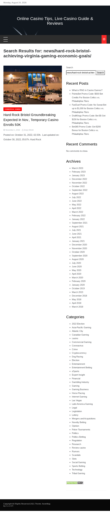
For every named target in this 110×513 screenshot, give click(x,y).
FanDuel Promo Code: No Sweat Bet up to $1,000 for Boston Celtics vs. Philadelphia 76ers (89, 108)
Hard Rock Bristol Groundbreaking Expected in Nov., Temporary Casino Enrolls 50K (30, 120)
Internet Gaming (79, 396)
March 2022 (77, 212)
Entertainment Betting (82, 367)
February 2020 (79, 281)
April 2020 (76, 274)
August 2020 (78, 259)
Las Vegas (77, 400)
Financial (76, 378)
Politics (75, 433)
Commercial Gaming (13, 109)
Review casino (79, 447)
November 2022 (79, 182)
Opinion (75, 426)
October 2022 (78, 186)
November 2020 (79, 248)
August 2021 (78, 226)
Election (75, 360)
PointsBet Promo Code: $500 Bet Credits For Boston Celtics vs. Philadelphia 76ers (87, 97)
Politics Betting (79, 437)
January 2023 (78, 175)
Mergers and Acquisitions (84, 418)
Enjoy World (29, 130)
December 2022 (79, 179)
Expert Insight (78, 375)
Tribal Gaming (78, 473)
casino (75, 338)
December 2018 (79, 295)
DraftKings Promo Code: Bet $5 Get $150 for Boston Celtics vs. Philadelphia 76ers (88, 119)
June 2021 (77, 234)
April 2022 (76, 208)
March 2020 (77, 277)
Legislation (77, 411)
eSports (75, 371)
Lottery (75, 415)
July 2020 (76, 263)
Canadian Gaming (80, 335)
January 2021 (78, 241)
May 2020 (76, 270)
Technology (77, 469)
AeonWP (9, 506)
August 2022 (78, 193)
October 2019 (78, 288)
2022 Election (78, 324)
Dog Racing (77, 356)
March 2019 (77, 292)
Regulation (77, 440)
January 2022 (78, 219)
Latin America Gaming (82, 404)
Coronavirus (77, 345)
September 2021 (79, 223)
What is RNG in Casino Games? (87, 90)
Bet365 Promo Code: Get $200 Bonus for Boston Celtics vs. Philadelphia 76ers (86, 130)
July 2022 (76, 197)
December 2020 (79, 244)
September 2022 (79, 190)
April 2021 (76, 237)
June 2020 (77, 266)
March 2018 (77, 306)
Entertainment (78, 364)
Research (76, 444)
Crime (75, 349)
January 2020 (78, 285)
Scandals (76, 455)
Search (69, 67)
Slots (74, 459)
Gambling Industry (80, 382)
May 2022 (76, 204)
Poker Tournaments (81, 429)
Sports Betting (78, 466)
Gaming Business (80, 389)
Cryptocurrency (79, 353)
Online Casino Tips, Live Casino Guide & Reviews (55, 21)
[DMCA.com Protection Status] (74, 482)
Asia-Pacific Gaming (81, 327)
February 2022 (79, 215)
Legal (74, 407)
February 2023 (79, 171)
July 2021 (76, 230)
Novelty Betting (79, 422)
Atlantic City (77, 331)
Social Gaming (79, 462)
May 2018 (76, 299)
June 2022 (77, 201)
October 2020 (78, 252)
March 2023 (77, 168)
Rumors (75, 451)
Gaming (75, 386)
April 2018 (76, 303)
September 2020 (79, 255)
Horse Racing (78, 393)
